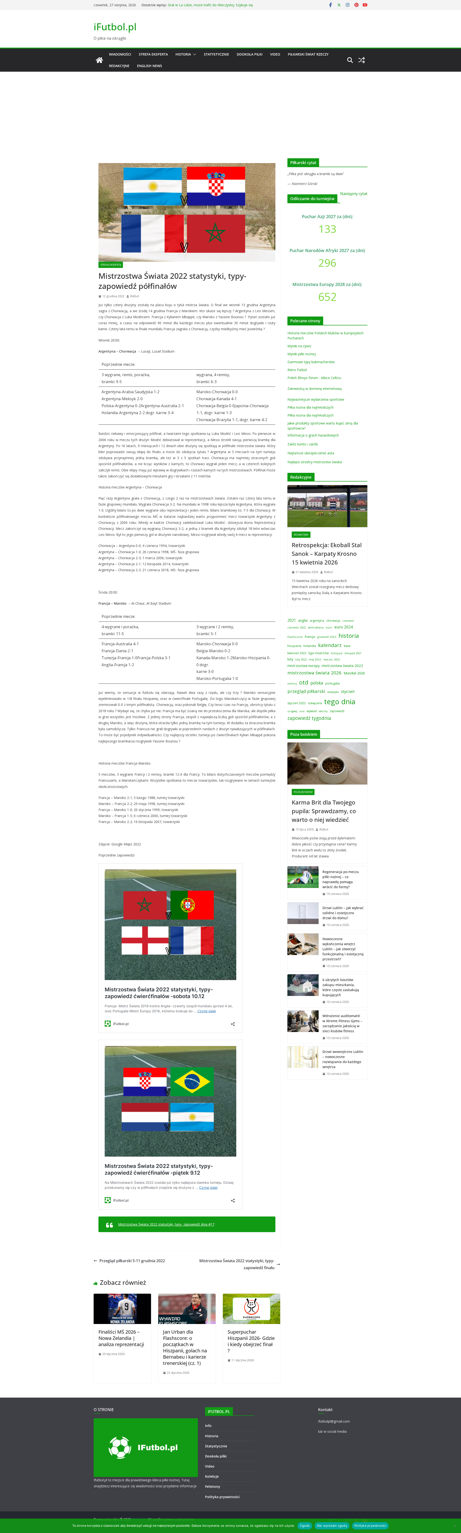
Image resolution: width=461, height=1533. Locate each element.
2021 (291, 620)
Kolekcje (212, 1476)
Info (208, 1425)
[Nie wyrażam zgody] (455, 1525)
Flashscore (295, 637)
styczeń (348, 691)
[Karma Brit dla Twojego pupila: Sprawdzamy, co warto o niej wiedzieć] (327, 763)
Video (275, 54)
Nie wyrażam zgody (332, 1525)
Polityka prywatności (222, 1497)
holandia (309, 646)
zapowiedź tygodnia (309, 718)
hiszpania (294, 646)
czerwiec (348, 620)
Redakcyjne (119, 65)
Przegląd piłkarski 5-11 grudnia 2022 (132, 1260)
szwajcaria (315, 703)
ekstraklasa (316, 627)
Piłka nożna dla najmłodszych (310, 407)
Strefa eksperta (153, 54)
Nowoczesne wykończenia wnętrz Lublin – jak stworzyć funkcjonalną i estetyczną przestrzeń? (343, 949)
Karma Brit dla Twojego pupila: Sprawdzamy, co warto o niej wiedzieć (324, 811)
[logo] (146, 1421)
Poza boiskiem (303, 792)
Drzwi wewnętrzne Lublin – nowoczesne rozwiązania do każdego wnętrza (342, 1059)
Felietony (212, 1486)
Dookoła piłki (249, 54)
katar (347, 646)
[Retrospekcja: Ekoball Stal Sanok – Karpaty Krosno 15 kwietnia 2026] (327, 506)
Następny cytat (353, 193)
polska (316, 683)
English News (149, 65)
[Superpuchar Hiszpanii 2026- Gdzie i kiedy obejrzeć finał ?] (251, 1297)
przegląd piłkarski (306, 691)
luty (290, 659)
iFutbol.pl (115, 26)
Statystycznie (216, 54)
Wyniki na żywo (299, 346)
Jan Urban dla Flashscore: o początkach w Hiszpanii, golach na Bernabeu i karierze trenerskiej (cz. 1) (185, 1347)
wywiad (312, 711)
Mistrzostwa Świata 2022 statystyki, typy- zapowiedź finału (236, 1264)
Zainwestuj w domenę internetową (314, 388)
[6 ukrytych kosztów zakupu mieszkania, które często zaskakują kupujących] (303, 990)
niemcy (292, 683)
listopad (336, 653)
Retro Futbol (297, 369)
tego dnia (339, 701)
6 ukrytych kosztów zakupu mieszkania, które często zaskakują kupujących (340, 987)
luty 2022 (301, 659)
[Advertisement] (230, 107)
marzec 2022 (331, 659)
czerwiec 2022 (296, 627)
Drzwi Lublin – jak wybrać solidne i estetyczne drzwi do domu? (343, 913)
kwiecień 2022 (296, 653)
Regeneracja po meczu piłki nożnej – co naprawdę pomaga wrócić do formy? (340, 879)
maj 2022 (315, 659)
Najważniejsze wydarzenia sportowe (315, 399)
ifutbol (134, 296)
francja (310, 636)
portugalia (332, 683)
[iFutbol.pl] (99, 60)
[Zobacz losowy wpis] (361, 60)
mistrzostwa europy (303, 665)
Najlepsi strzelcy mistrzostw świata (314, 462)
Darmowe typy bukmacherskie (311, 362)
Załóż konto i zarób (302, 444)
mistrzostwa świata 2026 (314, 673)
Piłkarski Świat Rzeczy (308, 54)
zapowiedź (337, 711)
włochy (323, 711)
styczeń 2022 (296, 703)
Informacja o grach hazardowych (313, 435)
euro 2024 (343, 627)
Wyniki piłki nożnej (301, 354)
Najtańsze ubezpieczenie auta (310, 453)
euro (329, 627)
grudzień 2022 (326, 637)
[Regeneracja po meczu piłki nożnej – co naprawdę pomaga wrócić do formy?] (303, 883)
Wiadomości (120, 54)
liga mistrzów (319, 653)
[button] (193, 54)
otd (303, 682)
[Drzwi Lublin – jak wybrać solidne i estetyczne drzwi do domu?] (303, 916)
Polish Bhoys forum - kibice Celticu (314, 377)
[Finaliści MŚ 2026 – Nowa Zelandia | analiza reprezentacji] (122, 1297)
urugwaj (292, 711)
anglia (303, 620)
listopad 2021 (353, 653)
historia (349, 636)
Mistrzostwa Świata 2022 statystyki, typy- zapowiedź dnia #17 (166, 1224)
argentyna (317, 621)
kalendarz (330, 645)
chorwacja (333, 621)
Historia (183, 54)
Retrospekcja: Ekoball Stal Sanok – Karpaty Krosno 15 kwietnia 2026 (327, 553)
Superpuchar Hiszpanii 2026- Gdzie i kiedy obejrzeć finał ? (251, 1341)
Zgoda (304, 1525)
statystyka (333, 692)
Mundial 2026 (354, 673)
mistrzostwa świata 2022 (342, 665)
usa (301, 711)
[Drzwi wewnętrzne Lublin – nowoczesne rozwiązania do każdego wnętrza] (303, 1062)
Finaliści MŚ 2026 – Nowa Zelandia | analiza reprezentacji (121, 1338)
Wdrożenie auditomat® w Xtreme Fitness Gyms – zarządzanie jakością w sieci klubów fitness (342, 1023)
